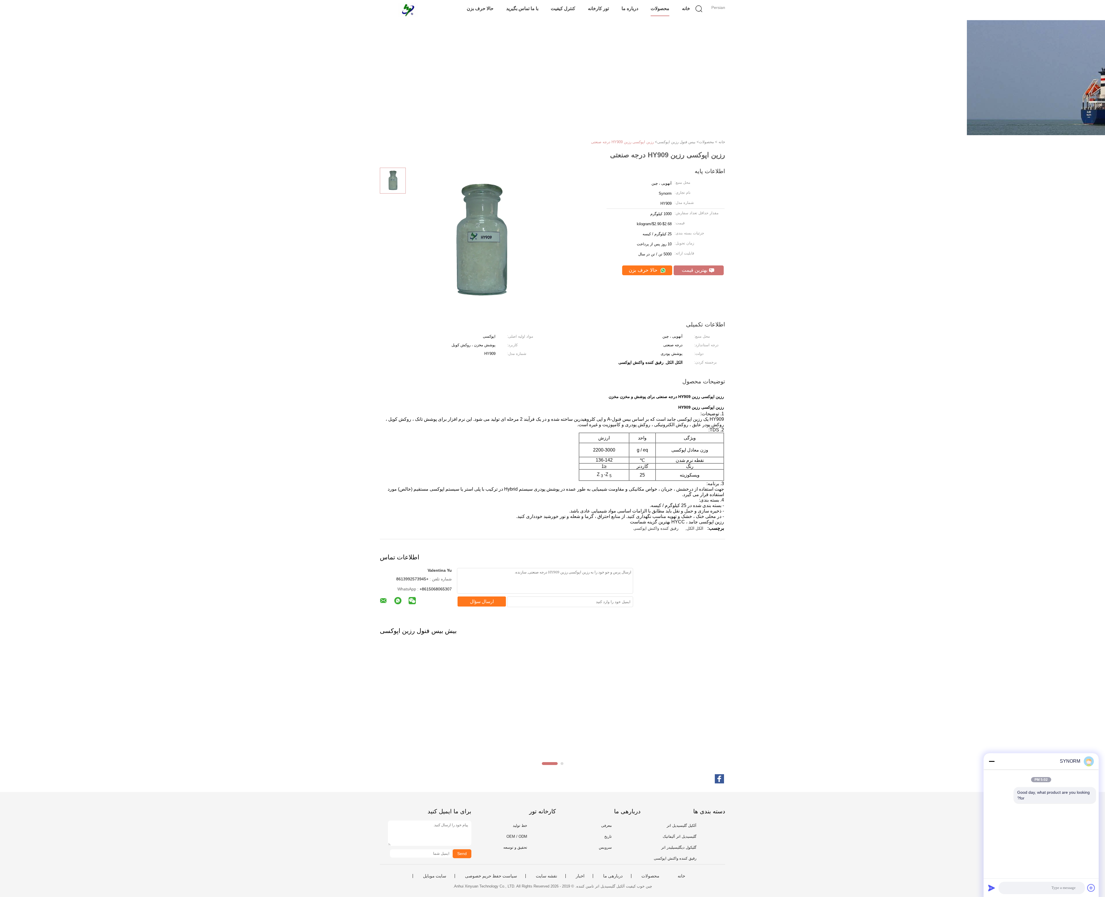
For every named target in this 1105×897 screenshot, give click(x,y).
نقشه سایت (546, 876)
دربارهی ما (613, 876)
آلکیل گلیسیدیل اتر (681, 825)
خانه (686, 8)
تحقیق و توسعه (515, 847)
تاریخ (608, 836)
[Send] (991, 887)
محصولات (660, 8)
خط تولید (520, 825)
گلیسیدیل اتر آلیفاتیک (679, 836)
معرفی (606, 825)
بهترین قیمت (695, 270)
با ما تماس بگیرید (522, 8)
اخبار (580, 876)
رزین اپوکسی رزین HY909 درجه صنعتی (622, 142)
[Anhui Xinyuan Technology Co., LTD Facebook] (719, 778)
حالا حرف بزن (480, 8)
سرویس (605, 847)
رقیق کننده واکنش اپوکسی (656, 528)
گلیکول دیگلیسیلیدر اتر (678, 847)
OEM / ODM (516, 836)
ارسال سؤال (482, 601)
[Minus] (991, 761)
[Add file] (1091, 887)
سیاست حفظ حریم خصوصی (491, 876)
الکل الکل (695, 528)
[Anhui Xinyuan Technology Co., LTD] (408, 10)
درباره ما (630, 8)
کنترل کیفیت (563, 8)
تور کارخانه (598, 8)
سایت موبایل (434, 876)
